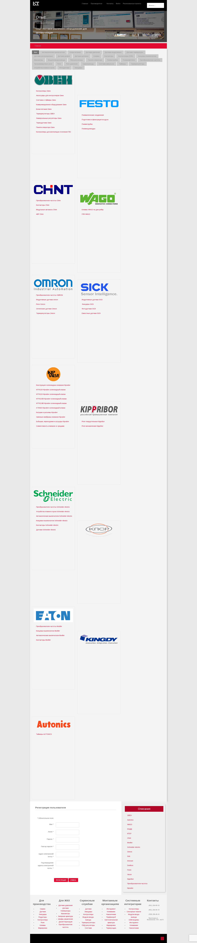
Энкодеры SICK (88, 304)
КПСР (129, 833)
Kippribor (130, 879)
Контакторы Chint (42, 205)
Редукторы (43, 917)
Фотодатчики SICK (89, 309)
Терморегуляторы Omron (45, 313)
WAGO (129, 824)
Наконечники (111, 914)
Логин (50, 832)
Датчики (43, 912)
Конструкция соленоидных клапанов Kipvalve (53, 385)
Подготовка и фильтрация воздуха (95, 119)
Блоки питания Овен (44, 109)
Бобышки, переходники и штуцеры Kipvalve (52, 421)
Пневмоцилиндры (88, 129)
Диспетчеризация (65, 922)
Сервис (42, 909)
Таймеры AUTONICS (44, 734)
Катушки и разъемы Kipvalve (46, 412)
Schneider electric (133, 847)
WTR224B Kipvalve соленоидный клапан (51, 403)
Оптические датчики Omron (46, 309)
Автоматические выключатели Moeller (50, 635)
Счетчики (88, 928)
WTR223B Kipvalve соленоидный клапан (51, 399)
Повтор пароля (47, 846)
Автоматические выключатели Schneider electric (54, 516)
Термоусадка (111, 928)
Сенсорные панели (134, 912)
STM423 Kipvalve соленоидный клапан (50, 408)
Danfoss (130, 865)
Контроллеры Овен (43, 91)
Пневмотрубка (87, 124)
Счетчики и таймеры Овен (46, 100)
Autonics (130, 820)
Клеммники (111, 912)
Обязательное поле (45, 818)
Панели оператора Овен (45, 127)
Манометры (65, 913)
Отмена (73, 880)
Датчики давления (65, 905)
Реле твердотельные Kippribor (93, 421)
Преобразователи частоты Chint (48, 200)
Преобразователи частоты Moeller (49, 626)
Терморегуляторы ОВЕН (45, 114)
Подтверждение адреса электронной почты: (45, 865)
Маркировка (42, 928)
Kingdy (129, 829)
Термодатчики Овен (43, 123)
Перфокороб (111, 917)
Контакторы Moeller (43, 640)
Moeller (129, 843)
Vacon (129, 874)
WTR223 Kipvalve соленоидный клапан (51, 394)
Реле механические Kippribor (92, 426)
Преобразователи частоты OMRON (49, 295)
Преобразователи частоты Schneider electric (53, 507)
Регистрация (61, 880)
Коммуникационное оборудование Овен (51, 104)
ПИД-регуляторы (88, 925)
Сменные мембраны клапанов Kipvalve (50, 417)
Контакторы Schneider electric (47, 525)
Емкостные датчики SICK (91, 313)
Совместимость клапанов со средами (50, 426)
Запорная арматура (65, 916)
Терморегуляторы (88, 922)
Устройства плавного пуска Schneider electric (53, 511)
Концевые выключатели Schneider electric (51, 521)
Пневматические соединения (93, 115)
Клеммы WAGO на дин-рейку (93, 210)
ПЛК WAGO (86, 214)
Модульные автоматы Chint (46, 210)
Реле (42, 922)
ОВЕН (129, 815)
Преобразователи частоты (137, 883)
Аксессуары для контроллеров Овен (50, 95)
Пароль (50, 839)
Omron (129, 852)
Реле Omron (40, 304)
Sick (128, 856)
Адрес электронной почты (46, 855)
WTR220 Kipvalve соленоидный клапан (51, 390)
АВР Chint (39, 214)
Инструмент (111, 909)
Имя (51, 824)
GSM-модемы (134, 920)
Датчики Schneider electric (46, 530)
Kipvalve (130, 888)
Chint (129, 838)
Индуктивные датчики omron (47, 300)
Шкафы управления (65, 919)
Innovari (130, 861)
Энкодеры (43, 914)
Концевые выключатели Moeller (48, 631)
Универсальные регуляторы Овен (48, 118)
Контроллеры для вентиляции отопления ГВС (53, 132)
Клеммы (43, 925)
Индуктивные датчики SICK (92, 300)
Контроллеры (43, 920)
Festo (129, 870)
